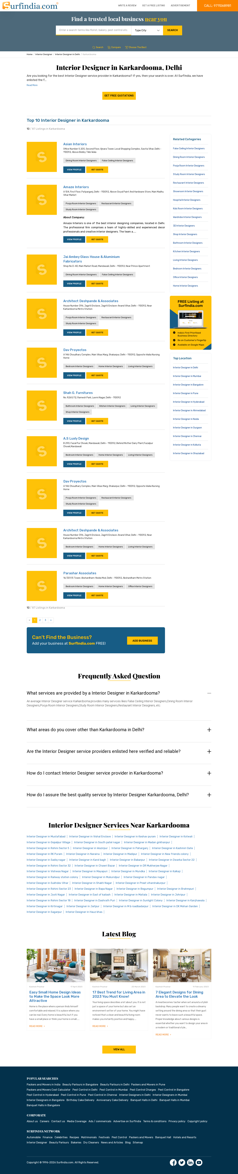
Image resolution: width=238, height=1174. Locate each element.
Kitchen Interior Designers (112, 406)
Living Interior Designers (140, 366)
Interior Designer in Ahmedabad (189, 410)
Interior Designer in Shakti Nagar (92, 883)
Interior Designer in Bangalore (188, 384)
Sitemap (138, 1142)
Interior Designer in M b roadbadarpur (125, 906)
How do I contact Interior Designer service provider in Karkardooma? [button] (95, 773)
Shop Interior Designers (77, 412)
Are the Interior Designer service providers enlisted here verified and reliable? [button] (104, 751)
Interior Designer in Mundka (128, 871)
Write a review (127, 5)
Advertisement (180, 5)
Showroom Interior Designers (188, 191)
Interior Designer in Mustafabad (46, 836)
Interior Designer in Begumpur (135, 888)
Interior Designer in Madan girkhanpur (147, 842)
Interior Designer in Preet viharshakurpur (140, 883)
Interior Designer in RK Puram (44, 854)
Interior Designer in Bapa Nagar (94, 888)
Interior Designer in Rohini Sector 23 (49, 888)
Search (172, 30)
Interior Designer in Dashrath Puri (94, 900)
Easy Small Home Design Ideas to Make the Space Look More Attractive (55, 996)
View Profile (74, 169)
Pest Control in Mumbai (114, 1089)
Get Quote (97, 169)
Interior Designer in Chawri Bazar (95, 865)
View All (119, 1049)
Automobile (34, 1137)
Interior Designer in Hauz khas (84, 911)
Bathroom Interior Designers (80, 406)
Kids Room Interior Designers (188, 208)
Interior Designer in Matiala (130, 894)
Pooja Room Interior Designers (81, 203)
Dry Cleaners (91, 1142)
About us (32, 1121)
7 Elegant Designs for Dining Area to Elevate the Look (179, 994)
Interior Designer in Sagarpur (44, 911)
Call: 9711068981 (217, 6)
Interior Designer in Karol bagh (87, 859)
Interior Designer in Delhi (67, 54)
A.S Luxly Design (76, 438)
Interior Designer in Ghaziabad (188, 453)
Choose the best (138, 47)
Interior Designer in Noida (186, 419)
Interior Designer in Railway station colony (52, 877)
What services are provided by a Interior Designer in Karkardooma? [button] (93, 693)
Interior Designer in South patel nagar (97, 842)
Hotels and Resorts (184, 1137)
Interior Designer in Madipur (120, 854)
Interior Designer (43, 54)
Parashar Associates (79, 573)
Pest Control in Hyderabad (43, 1094)
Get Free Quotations (119, 95)
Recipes (74, 1137)
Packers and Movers (141, 1137)
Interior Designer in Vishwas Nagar (48, 871)
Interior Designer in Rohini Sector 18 (48, 900)
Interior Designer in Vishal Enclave (90, 836)
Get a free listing (153, 5)
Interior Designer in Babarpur (127, 859)
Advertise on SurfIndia (127, 1121)
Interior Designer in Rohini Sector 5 (48, 848)
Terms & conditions (154, 1121)
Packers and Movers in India (43, 1084)
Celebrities (61, 1137)
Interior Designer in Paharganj (130, 848)
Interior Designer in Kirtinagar (45, 906)
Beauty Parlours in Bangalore (80, 1084)
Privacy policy (177, 1121)
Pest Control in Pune (73, 1094)
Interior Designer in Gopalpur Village (48, 842)
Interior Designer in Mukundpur (101, 877)
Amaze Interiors (76, 187)
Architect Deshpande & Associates (90, 301)
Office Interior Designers (140, 586)
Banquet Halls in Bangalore (43, 1105)
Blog (128, 1142)
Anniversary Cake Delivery (112, 1100)
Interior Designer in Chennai (187, 436)
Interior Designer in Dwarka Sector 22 (172, 859)
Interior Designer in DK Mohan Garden (175, 906)
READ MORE (36, 1026)
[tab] (119, 702)
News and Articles (112, 1142)
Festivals (104, 1137)
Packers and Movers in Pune (148, 1084)
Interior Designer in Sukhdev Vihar (47, 883)
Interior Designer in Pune (185, 393)
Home (30, 54)
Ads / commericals (100, 1121)
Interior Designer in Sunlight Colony (141, 900)
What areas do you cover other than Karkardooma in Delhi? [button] (85, 729)
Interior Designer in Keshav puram (135, 836)
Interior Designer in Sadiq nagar (46, 859)
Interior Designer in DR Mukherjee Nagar (143, 865)
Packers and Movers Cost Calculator (48, 1089)
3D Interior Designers (184, 225)
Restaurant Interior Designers (116, 203)
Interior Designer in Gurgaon (187, 427)
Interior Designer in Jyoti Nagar (46, 894)
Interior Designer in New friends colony (165, 854)
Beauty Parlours (59, 1142)
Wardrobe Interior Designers (187, 217)
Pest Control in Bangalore (173, 1089)
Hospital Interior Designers (186, 200)
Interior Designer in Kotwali (176, 836)
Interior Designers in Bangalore (45, 1100)
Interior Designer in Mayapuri (90, 871)
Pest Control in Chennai (102, 1094)
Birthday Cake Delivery (80, 1100)
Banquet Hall (163, 1137)
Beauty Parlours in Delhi (115, 1084)
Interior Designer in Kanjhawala (185, 900)
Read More (32, 85)
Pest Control (119, 1137)
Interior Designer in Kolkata (187, 444)
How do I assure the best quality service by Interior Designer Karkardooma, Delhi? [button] (108, 794)
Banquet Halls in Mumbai (174, 1100)
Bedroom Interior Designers (79, 366)
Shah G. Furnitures (78, 393)
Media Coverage (76, 1121)
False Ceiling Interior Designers (117, 160)
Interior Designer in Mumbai (187, 376)
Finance (47, 1137)
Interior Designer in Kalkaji (165, 871)
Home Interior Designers (111, 366)
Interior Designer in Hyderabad (188, 402)
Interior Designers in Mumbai (170, 1094)
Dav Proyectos (74, 350)
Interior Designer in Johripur (168, 894)
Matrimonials (89, 1137)
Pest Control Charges (143, 1089)
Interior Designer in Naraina (83, 854)
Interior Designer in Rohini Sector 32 (49, 865)
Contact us (58, 1121)
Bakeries (76, 1142)
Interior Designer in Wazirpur (90, 848)
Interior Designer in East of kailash (90, 894)
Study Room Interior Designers (81, 209)
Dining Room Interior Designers (81, 160)
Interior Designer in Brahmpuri (175, 888)
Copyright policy (197, 1121)
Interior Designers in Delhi (135, 1094)
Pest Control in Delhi (85, 1089)
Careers (44, 1121)
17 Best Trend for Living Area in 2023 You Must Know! (118, 994)
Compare (116, 47)
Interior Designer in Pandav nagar (144, 877)
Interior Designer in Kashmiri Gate (172, 848)
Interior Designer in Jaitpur (83, 906)
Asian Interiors (75, 144)
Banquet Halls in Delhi (143, 1100)
